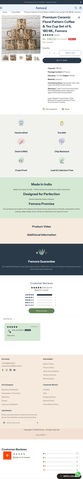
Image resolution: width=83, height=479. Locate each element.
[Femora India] (41, 8)
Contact (46, 389)
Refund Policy (48, 401)
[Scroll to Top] (78, 467)
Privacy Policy (48, 367)
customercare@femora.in (12, 366)
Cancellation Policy (51, 404)
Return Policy (48, 364)
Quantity (46, 48)
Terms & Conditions (51, 371)
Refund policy (48, 378)
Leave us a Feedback (10, 404)
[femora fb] (3, 370)
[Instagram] (7, 370)
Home (5, 12)
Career (4, 401)
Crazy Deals (15, 12)
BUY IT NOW (62, 60)
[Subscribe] (37, 422)
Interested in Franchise (11, 393)
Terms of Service (49, 375)
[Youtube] (14, 370)
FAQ (45, 393)
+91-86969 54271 (8, 363)
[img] (12, 327)
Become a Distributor (10, 389)
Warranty (5, 397)
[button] (80, 7)
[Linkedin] (10, 370)
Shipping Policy (49, 397)
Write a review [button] (41, 311)
